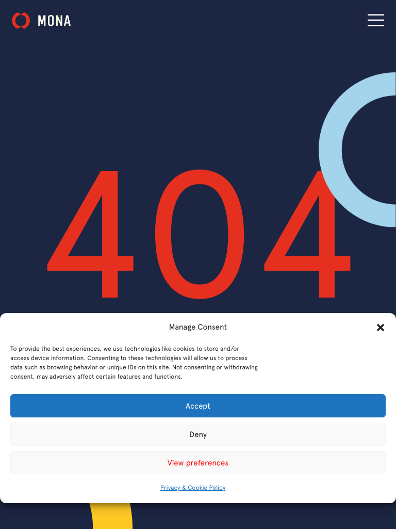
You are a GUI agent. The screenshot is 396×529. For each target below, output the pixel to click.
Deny (198, 434)
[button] (380, 327)
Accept (198, 406)
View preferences (198, 463)
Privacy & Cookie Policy (192, 487)
